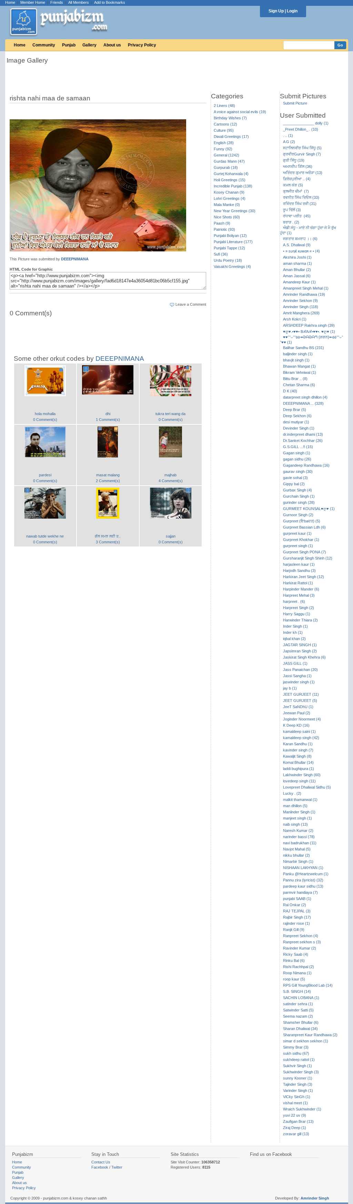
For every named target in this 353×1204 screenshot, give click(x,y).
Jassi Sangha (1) (297, 676)
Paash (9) (222, 223)
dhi (107, 414)
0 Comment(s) (45, 419)
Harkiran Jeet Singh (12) (303, 577)
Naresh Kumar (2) (298, 830)
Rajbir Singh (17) (297, 917)
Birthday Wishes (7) (230, 118)
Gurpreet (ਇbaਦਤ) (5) (301, 521)
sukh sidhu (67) (296, 1053)
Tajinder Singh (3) (297, 1084)
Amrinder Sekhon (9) (300, 301)
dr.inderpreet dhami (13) (303, 434)
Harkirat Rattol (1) (298, 583)
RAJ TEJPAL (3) (297, 911)
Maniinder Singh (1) (299, 812)
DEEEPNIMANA (75, 259)
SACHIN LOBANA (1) (301, 998)
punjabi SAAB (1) (297, 899)
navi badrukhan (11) (299, 843)
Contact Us (100, 1162)
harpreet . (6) (294, 601)
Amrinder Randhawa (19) (304, 294)
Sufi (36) (221, 254)
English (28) (224, 143)
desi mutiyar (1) (296, 422)
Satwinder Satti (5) (298, 1010)
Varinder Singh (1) (298, 1090)
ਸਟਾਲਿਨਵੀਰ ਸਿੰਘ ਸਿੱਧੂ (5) (302, 148)
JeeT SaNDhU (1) (298, 707)
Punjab (68, 45)
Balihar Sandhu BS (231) (303, 348)
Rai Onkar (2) (294, 905)
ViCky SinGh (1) (296, 1097)
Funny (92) (223, 149)
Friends (56, 2)
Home (10, 2)
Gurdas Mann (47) (229, 161)
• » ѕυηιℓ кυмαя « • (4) (301, 251)
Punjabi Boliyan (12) (230, 236)
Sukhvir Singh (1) (297, 1066)
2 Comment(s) (108, 481)
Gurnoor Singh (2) (298, 515)
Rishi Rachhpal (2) (298, 967)
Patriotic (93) (224, 229)
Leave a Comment (190, 304)
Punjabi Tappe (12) (229, 248)
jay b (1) (290, 688)
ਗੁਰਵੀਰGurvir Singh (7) (302, 154)
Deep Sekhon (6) (297, 416)
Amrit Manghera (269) (301, 313)
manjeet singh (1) (297, 818)
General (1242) (226, 155)
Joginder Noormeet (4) (302, 719)
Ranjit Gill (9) (293, 930)
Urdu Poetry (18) (228, 260)
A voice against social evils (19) (240, 112)
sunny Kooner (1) (297, 1078)
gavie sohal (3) (295, 478)
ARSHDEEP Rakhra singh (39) (309, 325)
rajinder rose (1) (296, 923)
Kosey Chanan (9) (229, 192)
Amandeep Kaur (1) (299, 282)
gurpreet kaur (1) (297, 533)
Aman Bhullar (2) (297, 270)
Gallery (89, 45)
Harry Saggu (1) (296, 614)
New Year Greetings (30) (234, 211)
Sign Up (276, 11)
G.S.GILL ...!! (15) (298, 447)
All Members (78, 2)
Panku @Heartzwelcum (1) (306, 874)
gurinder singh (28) (299, 502)
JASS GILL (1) (295, 663)
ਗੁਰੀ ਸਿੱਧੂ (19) (293, 160)
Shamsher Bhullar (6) (301, 1022)
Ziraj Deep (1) (294, 1128)
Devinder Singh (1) (298, 428)
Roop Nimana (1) (297, 973)
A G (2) (289, 142)
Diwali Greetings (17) (231, 136)
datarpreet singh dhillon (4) (305, 397)
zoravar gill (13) (296, 1134)
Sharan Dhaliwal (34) (300, 1029)
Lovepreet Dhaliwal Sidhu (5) (307, 787)
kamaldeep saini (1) (299, 731)
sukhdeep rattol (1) (299, 1059)
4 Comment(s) (171, 481)
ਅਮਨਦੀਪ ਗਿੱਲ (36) (297, 166)
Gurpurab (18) (226, 167)
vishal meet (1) (295, 1103)
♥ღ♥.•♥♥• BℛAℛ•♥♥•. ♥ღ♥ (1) (309, 331)
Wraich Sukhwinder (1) (302, 1109)
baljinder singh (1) (298, 354)
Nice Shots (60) (227, 217)
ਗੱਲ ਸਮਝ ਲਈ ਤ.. (108, 536)
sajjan (170, 536)
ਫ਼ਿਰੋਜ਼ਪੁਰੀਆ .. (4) (297, 179)
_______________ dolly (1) (306, 123)
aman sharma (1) (297, 263)
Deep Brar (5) (294, 410)
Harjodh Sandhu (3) (299, 570)
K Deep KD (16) (296, 725)
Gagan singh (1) (296, 453)
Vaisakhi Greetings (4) (232, 266)
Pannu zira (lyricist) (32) (303, 880)
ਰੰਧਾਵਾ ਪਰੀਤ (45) (297, 216)
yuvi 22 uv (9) (294, 1115)
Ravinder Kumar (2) (299, 948)
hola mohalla (45, 414)
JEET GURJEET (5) (300, 700)
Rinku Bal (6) (294, 960)
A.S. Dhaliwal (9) (297, 245)
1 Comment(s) (108, 419)
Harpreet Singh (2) (298, 608)
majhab (170, 475)
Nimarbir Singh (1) (298, 861)
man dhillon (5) (295, 806)
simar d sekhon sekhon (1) (305, 1041)
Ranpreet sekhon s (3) (302, 942)
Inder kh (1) (293, 632)
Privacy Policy (142, 45)
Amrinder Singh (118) (300, 307)
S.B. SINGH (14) (297, 991)
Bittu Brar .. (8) (295, 379)
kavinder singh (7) (298, 750)
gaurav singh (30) (298, 471)
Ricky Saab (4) (295, 954)
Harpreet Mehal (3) (299, 595)
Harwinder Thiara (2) (300, 620)
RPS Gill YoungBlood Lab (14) (308, 985)
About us (112, 45)
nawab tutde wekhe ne (45, 536)
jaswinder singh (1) (299, 682)
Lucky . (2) (292, 793)
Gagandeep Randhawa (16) (306, 465)
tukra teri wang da (170, 414)
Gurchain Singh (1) (299, 496)
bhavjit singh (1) (296, 360)
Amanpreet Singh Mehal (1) (306, 288)
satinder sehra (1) (298, 1004)
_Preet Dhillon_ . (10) (300, 129)
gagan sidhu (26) (297, 459)
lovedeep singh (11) (299, 781)
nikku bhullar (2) (296, 855)
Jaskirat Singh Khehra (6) (304, 657)
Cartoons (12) (225, 124)
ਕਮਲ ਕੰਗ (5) (293, 185)
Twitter (116, 1167)
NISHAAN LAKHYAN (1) (303, 868)
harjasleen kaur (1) (299, 564)
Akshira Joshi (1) (297, 257)
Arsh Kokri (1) (294, 319)
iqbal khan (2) (294, 639)
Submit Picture (295, 103)
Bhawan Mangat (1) (299, 366)
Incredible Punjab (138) (233, 186)
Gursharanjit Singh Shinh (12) (307, 558)
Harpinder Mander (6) (301, 589)
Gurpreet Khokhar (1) (301, 540)
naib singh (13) (295, 824)
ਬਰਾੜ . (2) (291, 222)
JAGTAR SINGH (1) (300, 645)
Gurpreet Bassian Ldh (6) (304, 527)
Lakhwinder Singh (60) (302, 775)
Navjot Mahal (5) (297, 849)
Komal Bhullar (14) (298, 762)
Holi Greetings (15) (229, 180)
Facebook (99, 1167)
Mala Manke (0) (227, 205)
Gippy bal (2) (294, 484)
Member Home (32, 2)
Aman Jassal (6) (297, 276)
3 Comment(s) (108, 542)
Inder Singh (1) (295, 626)
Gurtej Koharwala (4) (231, 174)
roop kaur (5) (294, 979)
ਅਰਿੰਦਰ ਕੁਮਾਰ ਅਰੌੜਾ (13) (302, 173)
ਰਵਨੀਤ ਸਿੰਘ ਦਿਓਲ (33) (301, 197)
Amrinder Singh (315, 1198)
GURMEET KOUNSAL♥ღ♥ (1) (309, 509)
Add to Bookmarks (109, 2)
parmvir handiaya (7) (300, 892)
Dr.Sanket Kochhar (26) (303, 440)
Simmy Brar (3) (296, 1047)
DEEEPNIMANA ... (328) (303, 403)
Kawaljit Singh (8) (297, 756)
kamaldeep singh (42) (301, 738)
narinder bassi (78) (299, 837)
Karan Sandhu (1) (298, 744)
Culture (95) (224, 130)
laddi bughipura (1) (298, 769)
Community (43, 45)
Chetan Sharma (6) (299, 385)
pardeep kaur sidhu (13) (303, 886)
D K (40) (290, 391)
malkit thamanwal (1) (300, 800)
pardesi (45, 475)
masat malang (108, 475)
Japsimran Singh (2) (300, 651)
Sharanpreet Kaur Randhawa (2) (310, 1035)
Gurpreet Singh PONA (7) (304, 552)
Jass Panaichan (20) (300, 670)
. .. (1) (288, 135)
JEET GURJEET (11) (301, 694)
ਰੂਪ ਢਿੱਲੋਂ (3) (292, 210)
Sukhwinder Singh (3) (301, 1072)
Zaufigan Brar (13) (298, 1121)
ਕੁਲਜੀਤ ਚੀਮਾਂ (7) (296, 191)
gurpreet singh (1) (298, 546)
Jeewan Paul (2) (296, 713)
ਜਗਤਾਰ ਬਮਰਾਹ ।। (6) (300, 239)
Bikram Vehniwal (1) (299, 372)
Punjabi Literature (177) (233, 242)
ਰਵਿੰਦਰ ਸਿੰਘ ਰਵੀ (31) (299, 204)
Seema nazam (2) (298, 1016)
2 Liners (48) (224, 106)
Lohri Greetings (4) (229, 198)
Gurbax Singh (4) (297, 490)
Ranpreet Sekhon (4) (300, 936)
